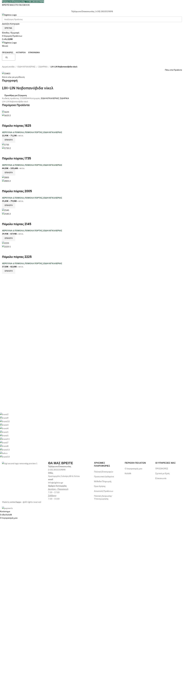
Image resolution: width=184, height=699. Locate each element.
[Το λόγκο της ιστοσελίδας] (9, 14)
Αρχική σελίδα (8, 66)
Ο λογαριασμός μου (133, 468)
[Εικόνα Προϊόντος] (6, 115)
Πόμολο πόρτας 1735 (16, 158)
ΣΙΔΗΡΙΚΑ (43, 66)
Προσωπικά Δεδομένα (104, 476)
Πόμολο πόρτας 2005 (17, 191)
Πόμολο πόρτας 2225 (17, 257)
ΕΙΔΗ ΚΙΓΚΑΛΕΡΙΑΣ (26, 66)
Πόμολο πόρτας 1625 (16, 126)
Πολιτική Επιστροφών (103, 471)
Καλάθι (128, 473)
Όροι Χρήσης (100, 486)
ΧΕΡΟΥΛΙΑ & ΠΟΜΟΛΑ (13, 132)
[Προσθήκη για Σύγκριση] (5, 120)
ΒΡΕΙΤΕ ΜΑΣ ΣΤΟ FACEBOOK (16, 5)
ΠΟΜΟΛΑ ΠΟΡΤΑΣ (34, 132)
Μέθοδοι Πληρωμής (103, 481)
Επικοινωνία (160, 478)
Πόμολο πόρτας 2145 (16, 224)
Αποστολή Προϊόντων (103, 491)
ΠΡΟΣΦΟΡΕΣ (161, 468)
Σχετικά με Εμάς (162, 473)
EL (7, 57)
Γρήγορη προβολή (12, 120)
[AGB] (90, 435)
